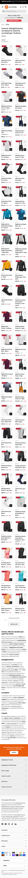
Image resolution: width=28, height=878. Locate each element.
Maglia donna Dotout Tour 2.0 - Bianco (6, 107)
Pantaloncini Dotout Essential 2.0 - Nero (20, 466)
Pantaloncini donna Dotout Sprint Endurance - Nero (20, 537)
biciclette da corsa (6, 808)
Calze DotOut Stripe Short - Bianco (6, 84)
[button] (25, 7)
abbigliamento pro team (7, 806)
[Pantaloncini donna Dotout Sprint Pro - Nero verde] (7, 526)
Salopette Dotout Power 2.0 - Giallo (19, 397)
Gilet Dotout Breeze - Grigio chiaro (20, 443)
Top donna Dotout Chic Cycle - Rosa (6, 586)
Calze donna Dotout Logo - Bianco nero (6, 420)
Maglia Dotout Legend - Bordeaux (7, 374)
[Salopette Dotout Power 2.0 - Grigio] (21, 317)
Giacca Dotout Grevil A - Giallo (6, 276)
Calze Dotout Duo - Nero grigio (20, 179)
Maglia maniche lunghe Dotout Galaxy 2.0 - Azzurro (6, 225)
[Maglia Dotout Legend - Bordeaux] (7, 364)
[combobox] (14, 11)
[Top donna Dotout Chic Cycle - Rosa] (7, 576)
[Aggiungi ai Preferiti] (11, 46)
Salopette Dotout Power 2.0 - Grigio (20, 327)
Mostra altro (14, 624)
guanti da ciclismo (16, 706)
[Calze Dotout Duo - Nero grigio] (21, 168)
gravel (16, 808)
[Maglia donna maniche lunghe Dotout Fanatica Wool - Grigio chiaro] (21, 239)
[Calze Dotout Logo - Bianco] (7, 502)
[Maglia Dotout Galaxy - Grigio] (7, 387)
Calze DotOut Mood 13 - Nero (6, 300)
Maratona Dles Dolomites (12, 816)
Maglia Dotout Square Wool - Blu (20, 225)
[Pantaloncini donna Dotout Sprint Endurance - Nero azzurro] (21, 290)
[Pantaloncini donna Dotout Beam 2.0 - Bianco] (21, 502)
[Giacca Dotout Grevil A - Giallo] (7, 265)
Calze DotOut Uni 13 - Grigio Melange (20, 84)
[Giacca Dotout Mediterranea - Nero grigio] (21, 265)
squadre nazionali (19, 806)
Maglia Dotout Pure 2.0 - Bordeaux (6, 156)
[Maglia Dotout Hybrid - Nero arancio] (21, 96)
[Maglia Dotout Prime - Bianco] (21, 339)
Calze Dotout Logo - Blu (20, 489)
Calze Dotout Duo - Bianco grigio (20, 420)
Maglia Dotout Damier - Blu (6, 131)
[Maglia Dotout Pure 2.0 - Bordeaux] (7, 145)
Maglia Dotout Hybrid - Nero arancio (21, 107)
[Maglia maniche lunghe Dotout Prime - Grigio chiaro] (7, 239)
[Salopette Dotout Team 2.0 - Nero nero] (7, 479)
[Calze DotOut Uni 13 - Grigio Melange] (21, 73)
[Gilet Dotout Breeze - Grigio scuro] (7, 456)
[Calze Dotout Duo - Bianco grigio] (21, 410)
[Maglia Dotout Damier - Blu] (7, 121)
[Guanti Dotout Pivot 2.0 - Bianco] (7, 191)
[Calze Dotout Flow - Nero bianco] (7, 50)
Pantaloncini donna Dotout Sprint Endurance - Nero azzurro (20, 302)
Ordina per (3, 39)
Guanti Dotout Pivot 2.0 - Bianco (6, 202)
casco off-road (5, 732)
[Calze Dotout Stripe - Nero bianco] (7, 168)
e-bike (21, 808)
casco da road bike (12, 723)
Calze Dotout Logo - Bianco (6, 512)
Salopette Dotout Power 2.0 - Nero (19, 156)
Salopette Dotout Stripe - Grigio (19, 374)
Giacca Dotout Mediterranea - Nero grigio (20, 276)
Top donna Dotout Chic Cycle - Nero (20, 563)
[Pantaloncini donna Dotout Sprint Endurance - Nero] (21, 526)
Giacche (21, 678)
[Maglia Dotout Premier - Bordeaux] (7, 316)
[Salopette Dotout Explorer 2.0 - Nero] (21, 191)
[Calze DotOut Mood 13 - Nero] (7, 290)
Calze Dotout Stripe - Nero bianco (6, 179)
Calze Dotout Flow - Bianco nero (20, 61)
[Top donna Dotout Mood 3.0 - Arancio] (7, 553)
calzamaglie (4, 682)
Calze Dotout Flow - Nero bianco (6, 61)
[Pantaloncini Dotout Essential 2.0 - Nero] (21, 456)
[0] (23, 7)
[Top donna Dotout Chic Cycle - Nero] (21, 553)
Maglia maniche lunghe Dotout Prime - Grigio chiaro (6, 250)
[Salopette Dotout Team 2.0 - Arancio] (21, 599)
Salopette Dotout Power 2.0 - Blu (19, 131)
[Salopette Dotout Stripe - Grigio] (21, 364)
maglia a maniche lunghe (7, 669)
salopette (15, 680)
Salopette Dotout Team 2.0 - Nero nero (6, 489)
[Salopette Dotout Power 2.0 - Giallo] (21, 387)
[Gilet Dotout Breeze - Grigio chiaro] (21, 433)
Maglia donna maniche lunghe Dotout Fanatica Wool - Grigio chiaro (21, 251)
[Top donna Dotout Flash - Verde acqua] (21, 576)
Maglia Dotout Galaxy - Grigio (6, 397)
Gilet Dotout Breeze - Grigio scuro (6, 466)
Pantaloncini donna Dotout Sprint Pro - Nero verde (6, 537)
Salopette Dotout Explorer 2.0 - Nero (20, 202)
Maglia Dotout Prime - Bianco (21, 350)
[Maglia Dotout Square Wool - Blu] (21, 214)
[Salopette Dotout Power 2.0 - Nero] (21, 146)
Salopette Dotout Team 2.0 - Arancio (20, 609)
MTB (13, 808)
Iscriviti (14, 752)
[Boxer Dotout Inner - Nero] (7, 433)
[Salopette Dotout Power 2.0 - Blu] (21, 121)
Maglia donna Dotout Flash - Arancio (6, 609)
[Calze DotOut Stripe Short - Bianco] (7, 73)
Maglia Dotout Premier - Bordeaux (6, 327)
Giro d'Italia (17, 814)
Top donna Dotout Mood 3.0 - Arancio (6, 563)
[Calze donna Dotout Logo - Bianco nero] (7, 410)
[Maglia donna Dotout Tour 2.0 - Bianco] (7, 96)
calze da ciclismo (13, 702)
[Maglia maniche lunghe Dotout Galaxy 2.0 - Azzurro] (7, 214)
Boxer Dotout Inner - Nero (6, 443)
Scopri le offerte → (14, 20)
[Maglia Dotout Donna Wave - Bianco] (7, 339)
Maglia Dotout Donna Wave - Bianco (6, 350)
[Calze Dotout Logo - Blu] (21, 479)
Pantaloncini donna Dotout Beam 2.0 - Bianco (20, 513)
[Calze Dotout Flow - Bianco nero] (21, 50)
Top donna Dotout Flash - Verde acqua (20, 586)
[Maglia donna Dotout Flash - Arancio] (7, 599)
